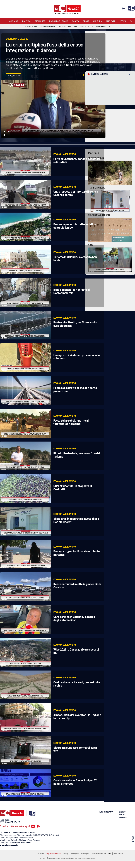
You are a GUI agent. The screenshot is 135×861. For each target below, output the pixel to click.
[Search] (131, 21)
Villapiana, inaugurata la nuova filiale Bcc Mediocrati (76, 520)
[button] (83, 75)
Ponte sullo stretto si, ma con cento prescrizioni (75, 389)
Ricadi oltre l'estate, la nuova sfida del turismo (76, 454)
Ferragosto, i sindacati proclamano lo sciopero (76, 356)
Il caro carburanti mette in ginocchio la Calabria (77, 585)
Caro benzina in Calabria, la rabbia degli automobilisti (74, 618)
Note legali (85, 854)
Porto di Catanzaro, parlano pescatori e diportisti (76, 160)
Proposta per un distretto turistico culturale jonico (74, 225)
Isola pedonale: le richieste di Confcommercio (71, 291)
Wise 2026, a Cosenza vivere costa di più (76, 651)
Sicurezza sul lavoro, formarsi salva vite (75, 749)
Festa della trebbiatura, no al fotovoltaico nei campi (71, 422)
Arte (90, 244)
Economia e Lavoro (64, 154)
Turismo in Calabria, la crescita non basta (75, 258)
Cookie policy (74, 854)
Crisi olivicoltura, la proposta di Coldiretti (72, 487)
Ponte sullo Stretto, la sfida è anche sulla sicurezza (75, 324)
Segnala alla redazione (53, 854)
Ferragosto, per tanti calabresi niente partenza (76, 553)
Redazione (40, 854)
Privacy (65, 854)
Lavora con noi (118, 854)
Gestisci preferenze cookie (102, 854)
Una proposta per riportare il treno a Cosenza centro (75, 193)
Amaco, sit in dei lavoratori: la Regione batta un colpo (77, 716)
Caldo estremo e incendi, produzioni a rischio (76, 683)
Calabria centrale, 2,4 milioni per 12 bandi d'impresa (75, 781)
